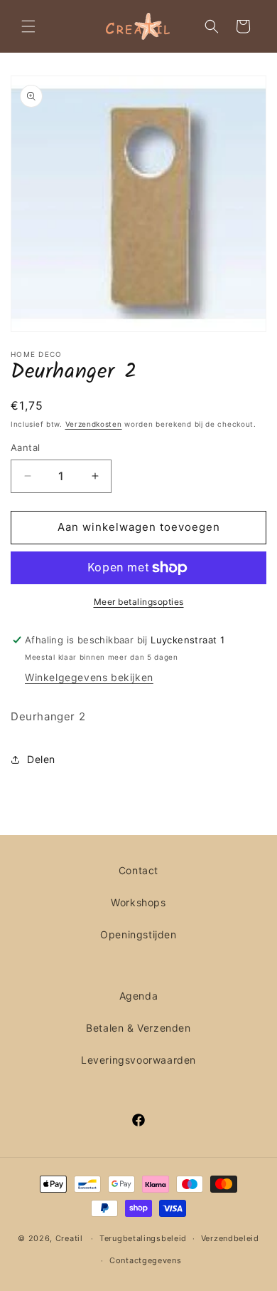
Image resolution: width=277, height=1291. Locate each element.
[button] (28, 26)
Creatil (69, 1238)
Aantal (25, 447)
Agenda (138, 996)
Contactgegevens (145, 1260)
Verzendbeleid (230, 1238)
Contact (138, 870)
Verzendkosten (93, 424)
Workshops (138, 902)
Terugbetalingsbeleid (143, 1238)
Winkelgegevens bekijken (89, 677)
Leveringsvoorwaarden (138, 1060)
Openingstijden (138, 934)
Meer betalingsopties (139, 601)
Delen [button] (41, 759)
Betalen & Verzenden (138, 1028)
